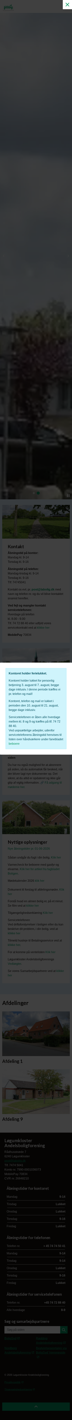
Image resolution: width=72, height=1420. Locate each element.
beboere (14, 743)
